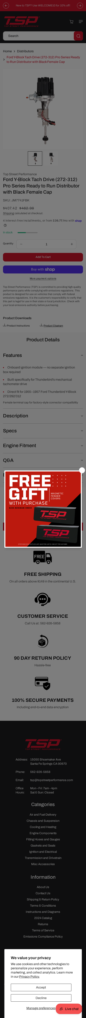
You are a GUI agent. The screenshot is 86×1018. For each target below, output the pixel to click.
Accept (41, 987)
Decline (41, 998)
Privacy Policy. (29, 976)
